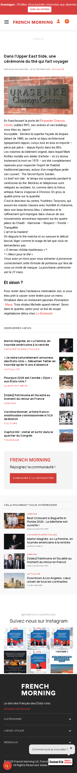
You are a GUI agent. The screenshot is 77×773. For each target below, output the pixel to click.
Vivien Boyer (34, 586)
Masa (8, 304)
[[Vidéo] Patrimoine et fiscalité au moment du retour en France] (14, 561)
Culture (10, 423)
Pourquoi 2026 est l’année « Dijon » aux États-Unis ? (28, 379)
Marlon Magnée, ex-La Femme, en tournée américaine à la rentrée (27, 342)
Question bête (16, 386)
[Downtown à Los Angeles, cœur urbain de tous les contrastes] (14, 581)
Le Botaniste (44, 313)
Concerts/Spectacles (22, 349)
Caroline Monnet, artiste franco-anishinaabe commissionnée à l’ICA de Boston (28, 415)
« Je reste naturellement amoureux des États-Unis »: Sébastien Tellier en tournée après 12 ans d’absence (30, 361)
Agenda (10, 403)
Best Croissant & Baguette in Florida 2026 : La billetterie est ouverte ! (47, 521)
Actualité (58, 69)
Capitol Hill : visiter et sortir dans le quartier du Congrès (28, 433)
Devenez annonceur (17, 709)
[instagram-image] (15, 638)
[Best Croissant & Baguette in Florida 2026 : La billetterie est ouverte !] (14, 521)
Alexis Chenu (35, 546)
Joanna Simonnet (38, 529)
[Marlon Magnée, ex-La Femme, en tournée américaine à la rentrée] (14, 541)
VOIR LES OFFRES (39, 9)
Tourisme (11, 440)
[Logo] (33, 22)
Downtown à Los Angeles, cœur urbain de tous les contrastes (49, 580)
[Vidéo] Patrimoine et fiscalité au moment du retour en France (27, 397)
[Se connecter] (58, 21)
